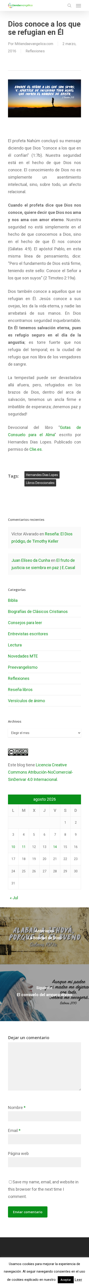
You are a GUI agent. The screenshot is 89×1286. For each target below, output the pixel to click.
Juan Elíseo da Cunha (30, 560)
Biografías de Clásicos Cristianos (38, 611)
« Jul (14, 897)
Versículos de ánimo (26, 700)
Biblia (13, 600)
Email (14, 1130)
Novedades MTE (23, 656)
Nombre (17, 1107)
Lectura (15, 645)
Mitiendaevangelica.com (34, 44)
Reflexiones (35, 51)
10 (13, 847)
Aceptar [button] (65, 1279)
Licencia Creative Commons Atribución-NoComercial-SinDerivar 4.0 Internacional (40, 772)
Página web (18, 1153)
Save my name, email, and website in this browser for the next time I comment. (43, 1189)
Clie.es (35, 449)
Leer (78, 1280)
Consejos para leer (25, 622)
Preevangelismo (22, 667)
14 (55, 847)
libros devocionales (40, 483)
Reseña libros (20, 689)
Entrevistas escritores (28, 633)
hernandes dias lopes (42, 475)
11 (24, 847)
